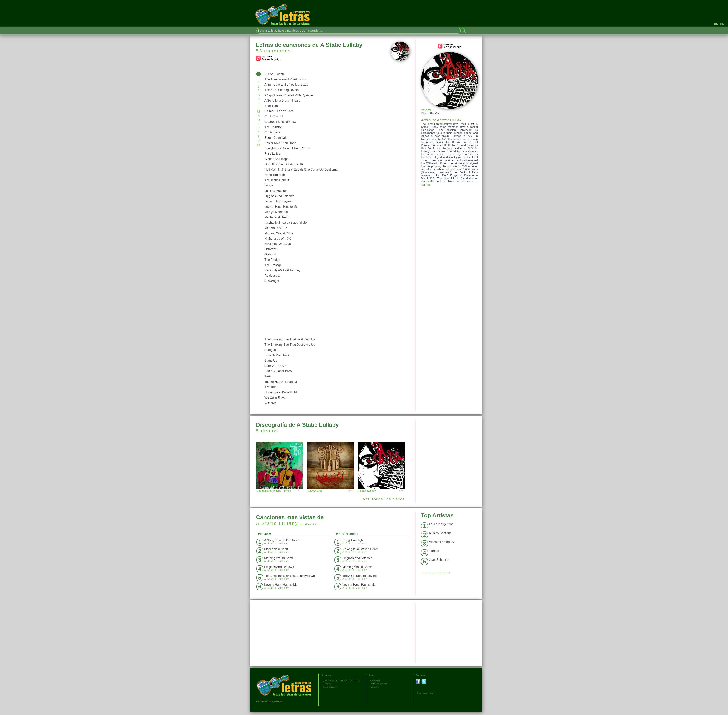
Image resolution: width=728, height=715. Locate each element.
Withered (270, 403)
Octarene (270, 249)
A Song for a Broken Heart (282, 100)
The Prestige (273, 265)
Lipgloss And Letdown (279, 196)
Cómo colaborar (330, 687)
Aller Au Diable (274, 74)
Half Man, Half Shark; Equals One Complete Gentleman (301, 169)
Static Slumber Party (278, 371)
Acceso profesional (425, 693)
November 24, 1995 (277, 243)
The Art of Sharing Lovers (281, 90)
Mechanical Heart (276, 217)
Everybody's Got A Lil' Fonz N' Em (287, 148)
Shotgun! (270, 350)
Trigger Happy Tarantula (280, 381)
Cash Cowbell (274, 116)
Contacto (327, 684)
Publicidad (374, 687)
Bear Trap (271, 105)
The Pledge (272, 259)
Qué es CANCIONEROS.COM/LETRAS (341, 681)
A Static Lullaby (277, 523)
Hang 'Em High (274, 174)
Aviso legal (375, 681)
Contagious (272, 132)
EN (722, 23)
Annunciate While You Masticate (286, 84)
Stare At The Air (275, 365)
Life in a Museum (275, 190)
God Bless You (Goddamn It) (283, 164)
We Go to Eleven (275, 397)
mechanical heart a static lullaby (286, 222)
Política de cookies (378, 684)
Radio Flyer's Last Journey (282, 270)
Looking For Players (278, 201)
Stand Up (270, 360)
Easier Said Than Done (280, 143)
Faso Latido (272, 153)
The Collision (273, 127)
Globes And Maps (276, 159)
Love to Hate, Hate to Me (281, 206)
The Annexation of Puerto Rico (285, 79)
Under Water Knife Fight (280, 392)
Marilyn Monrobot (276, 212)
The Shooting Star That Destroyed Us (289, 339)
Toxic (267, 376)
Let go (268, 185)
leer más (426, 184)
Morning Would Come (279, 233)
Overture (270, 254)
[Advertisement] (336, 310)
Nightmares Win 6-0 (277, 238)
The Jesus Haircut (276, 180)
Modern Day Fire (275, 227)
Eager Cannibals (275, 137)
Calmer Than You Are (278, 111)
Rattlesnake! (272, 275)
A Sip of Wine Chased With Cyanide (288, 95)
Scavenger (271, 281)
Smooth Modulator (276, 355)
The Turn (270, 387)
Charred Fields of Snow (280, 121)
